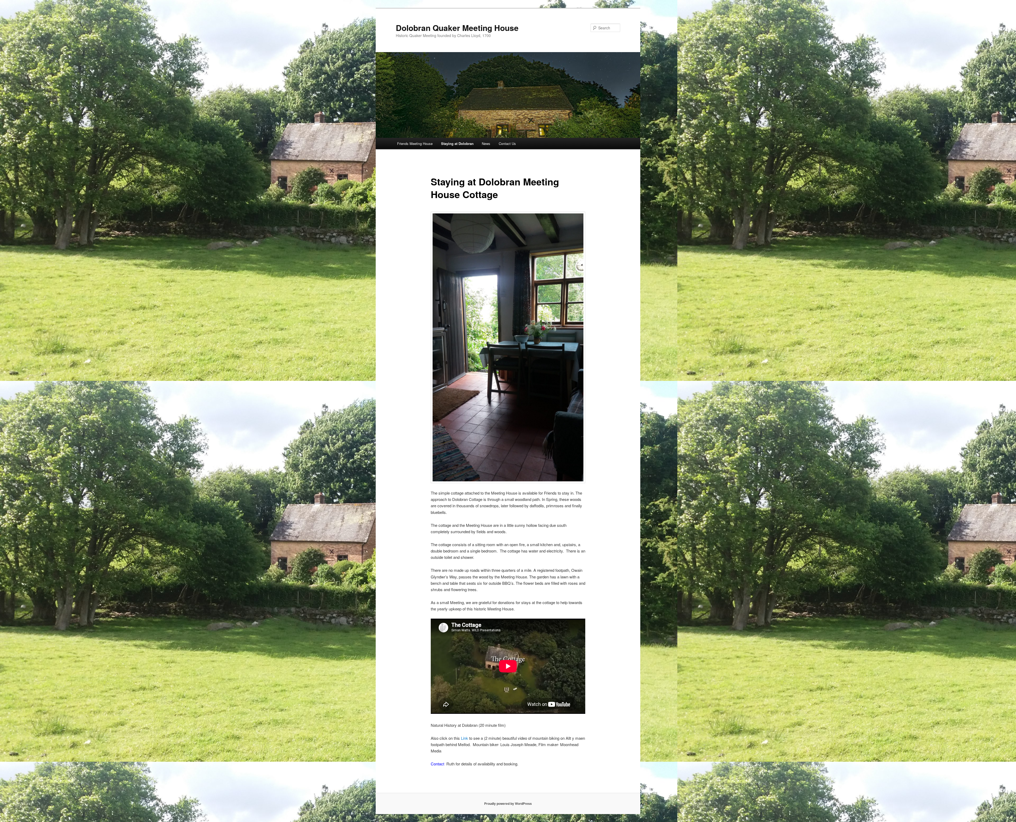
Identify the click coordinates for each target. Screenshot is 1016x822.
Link (465, 738)
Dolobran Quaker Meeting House (457, 27)
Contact (438, 763)
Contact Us (507, 143)
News (486, 143)
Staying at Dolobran (457, 143)
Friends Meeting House (415, 143)
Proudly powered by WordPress (508, 803)
